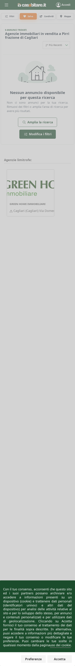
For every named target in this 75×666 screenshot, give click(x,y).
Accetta (60, 659)
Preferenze (33, 659)
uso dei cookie (60, 645)
